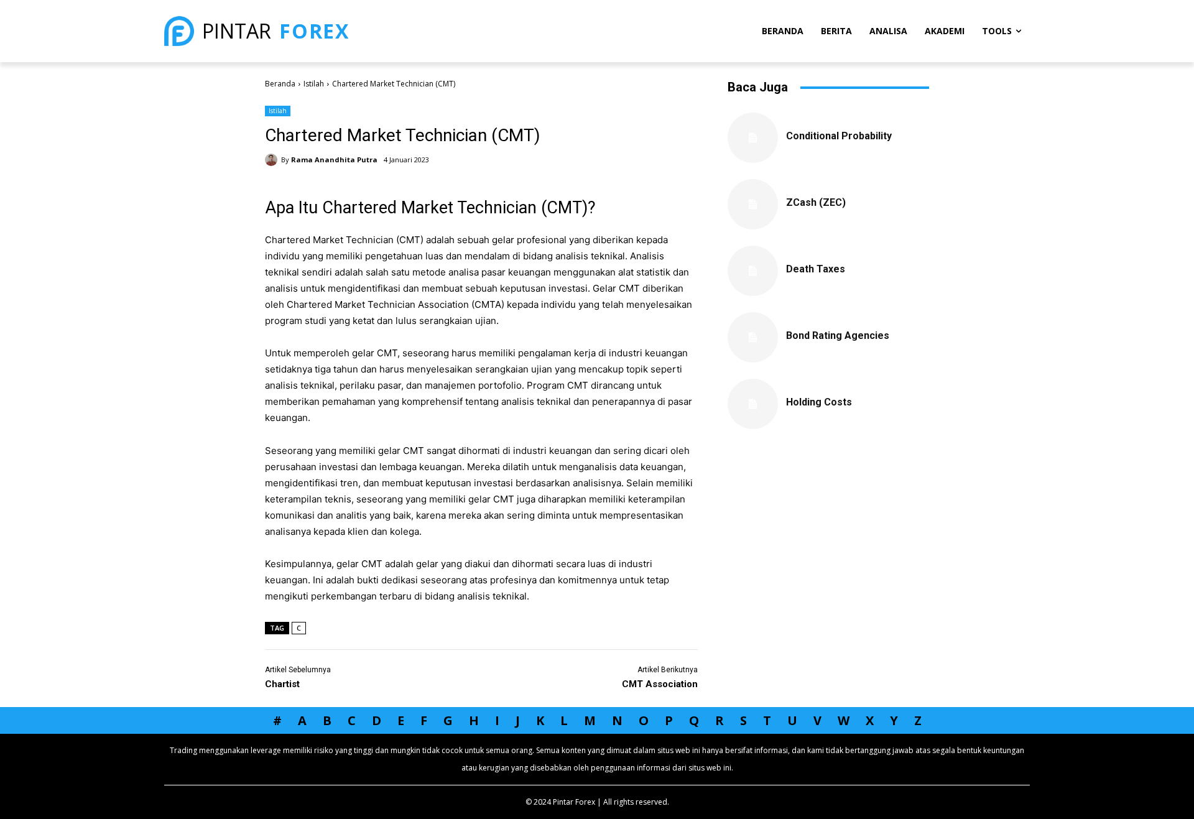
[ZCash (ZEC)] (753, 204)
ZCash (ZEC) (816, 202)
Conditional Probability (839, 136)
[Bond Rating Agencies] (753, 337)
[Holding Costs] (753, 404)
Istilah (313, 83)
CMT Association (660, 684)
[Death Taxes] (753, 271)
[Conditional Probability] (753, 138)
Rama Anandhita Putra (334, 159)
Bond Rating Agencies (837, 335)
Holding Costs (819, 402)
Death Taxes (815, 269)
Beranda (280, 83)
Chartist (282, 684)
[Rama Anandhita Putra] (273, 160)
